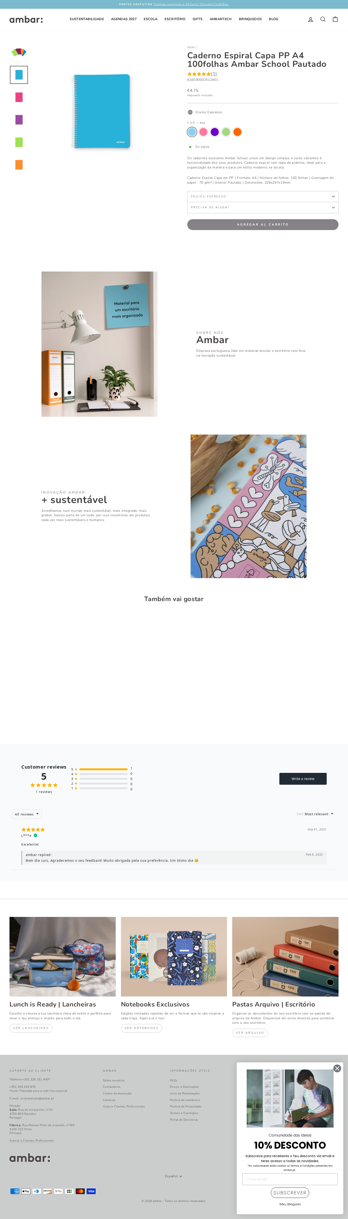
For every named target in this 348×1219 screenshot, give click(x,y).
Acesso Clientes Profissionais (124, 1106)
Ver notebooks (142, 1028)
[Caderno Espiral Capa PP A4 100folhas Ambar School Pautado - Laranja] (38, 716)
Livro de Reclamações (185, 1093)
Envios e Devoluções (184, 1087)
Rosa (203, 132)
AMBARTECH (221, 19)
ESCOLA (150, 19)
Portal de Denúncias (184, 1120)
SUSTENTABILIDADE (87, 19)
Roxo (214, 132)
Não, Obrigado (290, 1204)
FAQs (174, 1080)
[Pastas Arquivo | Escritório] (285, 957)
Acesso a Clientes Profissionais (31, 1140)
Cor (196, 123)
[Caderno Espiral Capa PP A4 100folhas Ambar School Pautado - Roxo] (25, 716)
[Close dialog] (337, 1068)
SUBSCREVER (290, 1192)
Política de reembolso (185, 1100)
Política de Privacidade (185, 1106)
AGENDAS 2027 (124, 19)
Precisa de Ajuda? (210, 207)
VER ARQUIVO (250, 1033)
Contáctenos (112, 1087)
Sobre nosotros (114, 1080)
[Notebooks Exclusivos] (174, 957)
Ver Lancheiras (31, 1028)
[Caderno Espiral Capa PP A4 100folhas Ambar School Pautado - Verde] (32, 716)
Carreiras (109, 1100)
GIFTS (198, 19)
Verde (226, 132)
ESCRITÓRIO (175, 19)
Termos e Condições (184, 1113)
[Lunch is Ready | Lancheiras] (62, 957)
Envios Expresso (208, 196)
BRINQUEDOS (250, 19)
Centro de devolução (117, 1093)
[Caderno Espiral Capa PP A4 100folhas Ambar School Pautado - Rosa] (19, 716)
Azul (192, 132)
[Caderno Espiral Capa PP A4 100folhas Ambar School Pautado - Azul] (12, 716)
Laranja (237, 132)
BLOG (273, 19)
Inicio (191, 47)
